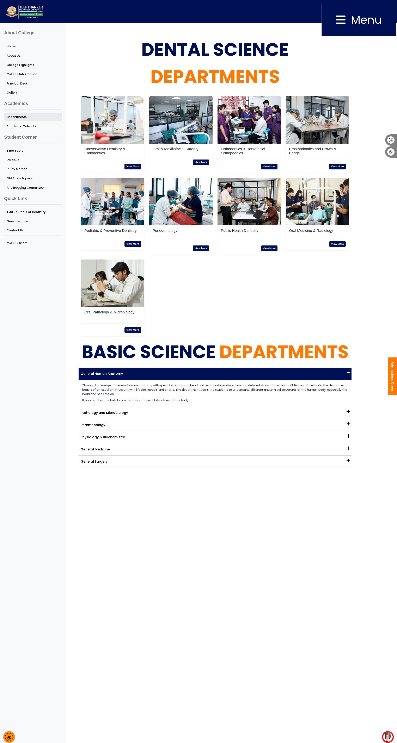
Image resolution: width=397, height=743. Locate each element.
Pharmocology (215, 424)
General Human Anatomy (215, 372)
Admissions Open (392, 376)
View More (132, 166)
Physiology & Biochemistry (215, 436)
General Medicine (215, 448)
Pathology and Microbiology (215, 411)
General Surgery (215, 460)
